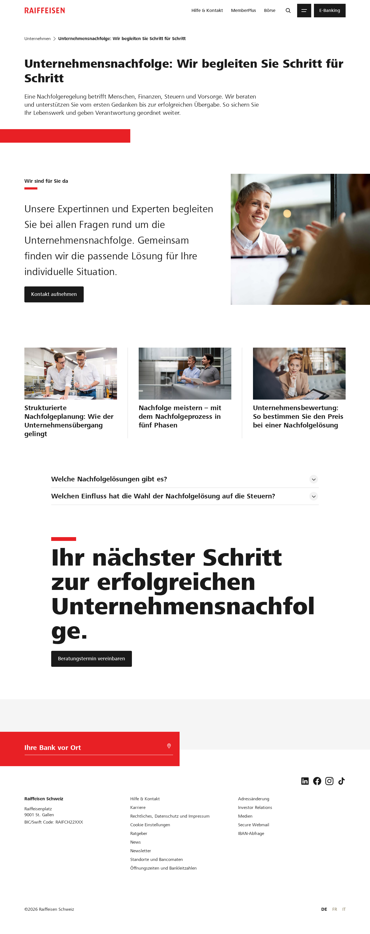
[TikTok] (341, 781)
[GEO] (169, 746)
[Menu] (304, 10)
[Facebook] (317, 781)
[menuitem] (207, 10)
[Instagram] (329, 781)
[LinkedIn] (305, 781)
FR (334, 909)
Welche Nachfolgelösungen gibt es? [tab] (109, 479)
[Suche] (288, 10)
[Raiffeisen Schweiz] (44, 10)
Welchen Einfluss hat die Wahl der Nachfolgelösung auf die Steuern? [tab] (163, 496)
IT (344, 909)
